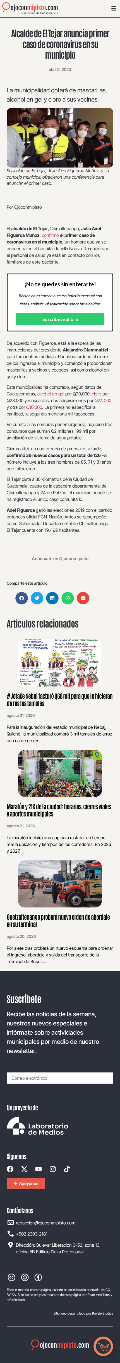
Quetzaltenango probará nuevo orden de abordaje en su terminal (58, 920)
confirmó (51, 235)
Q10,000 (34, 407)
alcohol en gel (50, 394)
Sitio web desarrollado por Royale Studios (83, 1313)
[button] (21, 598)
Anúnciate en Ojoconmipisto (60, 558)
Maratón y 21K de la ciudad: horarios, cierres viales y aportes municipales (59, 809)
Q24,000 (103, 400)
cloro (96, 394)
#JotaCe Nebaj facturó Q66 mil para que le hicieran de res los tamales (59, 699)
